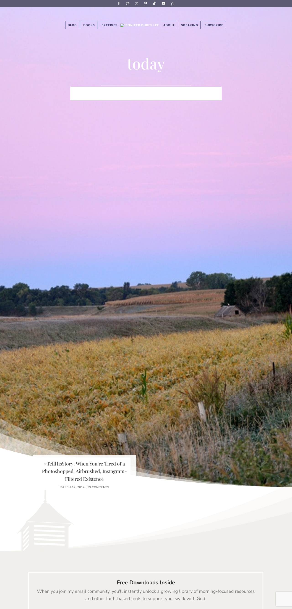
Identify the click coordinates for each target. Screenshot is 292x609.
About (169, 25)
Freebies (109, 25)
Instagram (128, 3)
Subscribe (164, 3)
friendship (186, 97)
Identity (131, 90)
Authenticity (158, 97)
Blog (72, 25)
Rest (135, 97)
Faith (90, 90)
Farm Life (109, 90)
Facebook (119, 3)
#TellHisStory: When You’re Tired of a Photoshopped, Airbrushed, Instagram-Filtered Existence (84, 471)
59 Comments (98, 487)
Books (89, 25)
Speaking (189, 25)
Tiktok (155, 3)
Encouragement (110, 97)
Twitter (137, 3)
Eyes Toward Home (188, 90)
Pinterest (146, 3)
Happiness (155, 90)
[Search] (173, 5)
